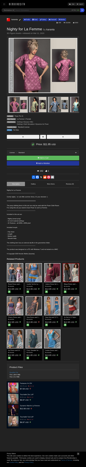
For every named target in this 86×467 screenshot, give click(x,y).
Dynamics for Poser (42, 124)
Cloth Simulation (29, 124)
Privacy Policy (28, 462)
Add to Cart (44, 158)
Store (35, 19)
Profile (27, 19)
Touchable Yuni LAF (27, 417)
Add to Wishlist (43, 163)
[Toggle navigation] (4, 4)
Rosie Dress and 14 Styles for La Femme (22, 284)
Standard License (23, 127)
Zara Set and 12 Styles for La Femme (58, 317)
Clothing (19, 122)
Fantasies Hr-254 (26, 383)
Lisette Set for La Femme (35, 284)
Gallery (43, 19)
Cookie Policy (13, 462)
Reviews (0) (70, 184)
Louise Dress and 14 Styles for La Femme (59, 350)
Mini (31, 122)
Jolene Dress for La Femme (54, 284)
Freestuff (53, 19)
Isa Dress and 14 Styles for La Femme (21, 350)
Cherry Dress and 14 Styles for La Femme (22, 317)
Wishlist (62, 19)
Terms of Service (66, 460)
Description (16, 184)
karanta (50, 29)
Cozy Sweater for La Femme (36, 350)
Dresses (26, 122)
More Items (51, 184)
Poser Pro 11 (19, 116)
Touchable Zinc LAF (27, 394)
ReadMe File (14, 372)
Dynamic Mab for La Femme (30, 406)
